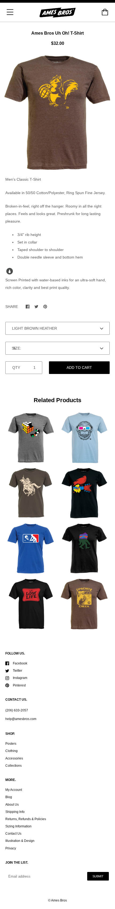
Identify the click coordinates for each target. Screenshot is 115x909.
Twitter (17, 670)
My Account (13, 790)
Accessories (14, 758)
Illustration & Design (19, 841)
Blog (8, 797)
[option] (57, 112)
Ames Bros (59, 900)
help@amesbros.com (20, 719)
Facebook (20, 663)
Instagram (20, 678)
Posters (10, 744)
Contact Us (13, 833)
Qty (16, 367)
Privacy (10, 848)
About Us (12, 804)
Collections (13, 766)
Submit (98, 876)
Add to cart (79, 367)
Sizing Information (18, 826)
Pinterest (19, 685)
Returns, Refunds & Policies (25, 819)
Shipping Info (15, 812)
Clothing (11, 751)
